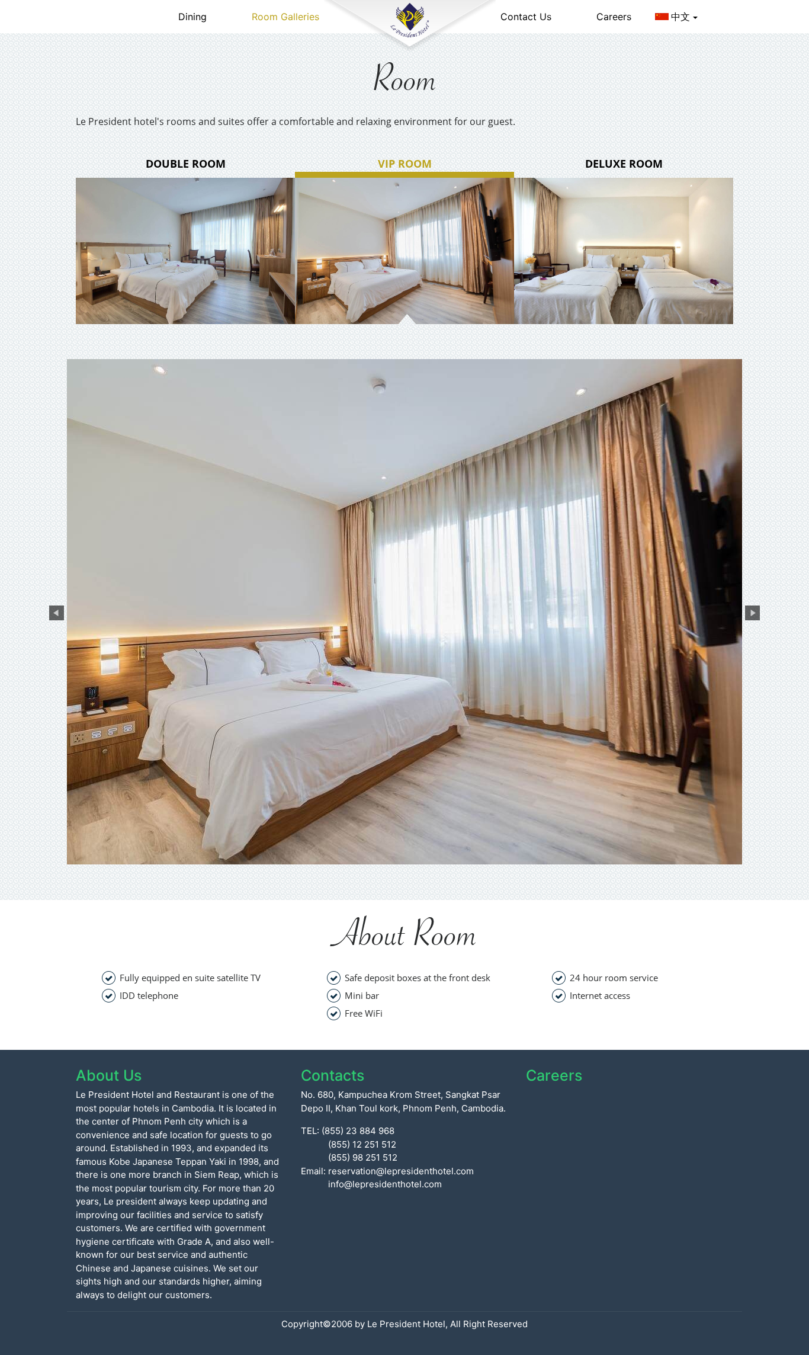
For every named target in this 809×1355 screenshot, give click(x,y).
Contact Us (525, 17)
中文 (680, 17)
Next (751, 611)
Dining (192, 17)
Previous (55, 611)
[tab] (185, 240)
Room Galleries (285, 17)
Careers (613, 17)
